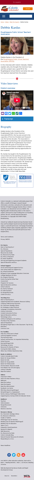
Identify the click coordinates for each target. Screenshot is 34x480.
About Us (7, 475)
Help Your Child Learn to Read (9, 333)
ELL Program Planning (7, 277)
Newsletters (14, 475)
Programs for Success (7, 283)
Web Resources (5, 431)
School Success (5, 341)
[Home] (10, 9)
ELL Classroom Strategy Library (10, 305)
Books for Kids (5, 360)
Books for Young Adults (7, 362)
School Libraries (5, 286)
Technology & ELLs (6, 317)
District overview (8, 88)
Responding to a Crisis (7, 439)
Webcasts (3, 380)
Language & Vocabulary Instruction (11, 309)
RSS (18, 455)
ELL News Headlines (7, 258)
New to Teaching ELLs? (7, 247)
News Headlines (5, 445)
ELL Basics (4, 245)
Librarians (4, 406)
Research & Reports (6, 429)
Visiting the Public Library (8, 349)
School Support (6, 265)
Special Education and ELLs (9, 262)
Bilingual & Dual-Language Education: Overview (15, 273)
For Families (5, 331)
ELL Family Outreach (7, 288)
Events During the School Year (9, 279)
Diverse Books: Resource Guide (10, 365)
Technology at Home (7, 345)
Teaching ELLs (5, 297)
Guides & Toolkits (6, 417)
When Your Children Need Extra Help (11, 351)
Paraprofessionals (6, 405)
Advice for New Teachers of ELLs (10, 378)
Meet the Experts (14, 22)
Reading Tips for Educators (8, 423)
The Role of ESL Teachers (8, 320)
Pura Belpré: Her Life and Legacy (10, 367)
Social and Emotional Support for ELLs (12, 267)
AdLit (18, 462)
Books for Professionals (8, 363)
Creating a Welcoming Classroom (10, 303)
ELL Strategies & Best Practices (10, 307)
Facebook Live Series (7, 388)
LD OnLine (24, 462)
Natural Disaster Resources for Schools (12, 437)
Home (2, 22)
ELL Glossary (4, 249)
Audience (4, 399)
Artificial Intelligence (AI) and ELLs (11, 319)
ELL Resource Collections (8, 416)
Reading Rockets (10, 462)
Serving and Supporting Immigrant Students (13, 260)
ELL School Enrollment (7, 271)
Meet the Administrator (7, 386)
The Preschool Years (6, 337)
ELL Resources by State (7, 254)
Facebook (9, 455)
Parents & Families (6, 408)
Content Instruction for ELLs (9, 313)
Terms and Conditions (7, 236)
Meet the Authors (6, 371)
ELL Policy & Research (7, 256)
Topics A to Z (4, 425)
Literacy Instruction (6, 311)
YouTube (23, 455)
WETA (27, 476)
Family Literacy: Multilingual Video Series (13, 394)
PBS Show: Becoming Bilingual (10, 390)
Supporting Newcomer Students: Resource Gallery (15, 301)
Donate (28, 8)
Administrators (5, 403)
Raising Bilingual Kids (7, 343)
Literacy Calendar (6, 369)
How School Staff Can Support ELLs (11, 269)
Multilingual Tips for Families (9, 419)
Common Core (5, 328)
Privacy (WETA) (5, 239)
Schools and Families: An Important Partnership (14, 339)
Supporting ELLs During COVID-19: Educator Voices (15, 396)
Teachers (3, 401)
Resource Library (6, 412)
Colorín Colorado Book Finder (9, 356)
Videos (7, 22)
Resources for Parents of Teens (10, 347)
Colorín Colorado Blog (7, 435)
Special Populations (6, 251)
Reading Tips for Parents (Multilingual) (12, 421)
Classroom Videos (6, 376)
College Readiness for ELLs (9, 275)
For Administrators (6, 290)
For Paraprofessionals (7, 292)
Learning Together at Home (9, 335)
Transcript (8, 119)
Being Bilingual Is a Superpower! (10, 392)
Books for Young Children (8, 358)
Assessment (4, 281)
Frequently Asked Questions (9, 427)
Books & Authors (6, 354)
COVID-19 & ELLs (6, 294)
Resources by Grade (6, 253)
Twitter (14, 455)
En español (17, 2)
